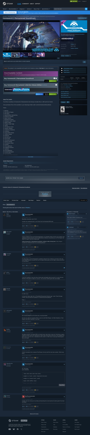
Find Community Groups (66, 97)
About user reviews (75, 188)
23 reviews (8, 290)
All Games (5, 16)
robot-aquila (9, 310)
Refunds (64, 431)
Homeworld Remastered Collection (22, 16)
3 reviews (8, 234)
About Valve (55, 422)
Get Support (77, 426)
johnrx (7, 272)
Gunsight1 (8, 253)
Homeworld (67, 87)
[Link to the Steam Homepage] (8, 4)
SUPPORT (37, 3)
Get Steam (77, 422)
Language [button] (23, 200)
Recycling (55, 429)
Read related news (64, 95)
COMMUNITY (25, 3)
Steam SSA (43, 424)
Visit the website (64, 91)
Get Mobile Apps (78, 424)
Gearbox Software (74, 48)
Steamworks (43, 426)
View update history (65, 93)
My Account (77, 429)
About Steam (44, 422)
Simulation (67, 55)
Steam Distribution (45, 429)
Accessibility (65, 424)
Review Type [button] (6, 200)
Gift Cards (43, 431)
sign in (79, 1)
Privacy (64, 422)
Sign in (5, 61)
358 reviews (8, 216)
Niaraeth (8, 288)
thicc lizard (8, 231)
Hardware (55, 426)
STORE (19, 3)
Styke (7, 214)
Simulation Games (11, 16)
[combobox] (69, 9)
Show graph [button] (82, 200)
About (32, 3)
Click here (41, 68)
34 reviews (8, 348)
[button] (5, 9)
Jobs (54, 424)
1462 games (8, 364)
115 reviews (8, 331)
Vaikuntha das (9, 363)
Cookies (64, 429)
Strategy (62, 55)
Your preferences (84, 188)
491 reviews (8, 366)
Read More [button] (61, 385)
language (84, 1)
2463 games (8, 215)
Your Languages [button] (10, 204)
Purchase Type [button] (15, 200)
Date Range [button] (30, 200)
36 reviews (8, 397)
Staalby (8, 329)
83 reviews (8, 273)
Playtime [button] (38, 200)
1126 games (8, 330)
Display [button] (44, 200)
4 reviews (8, 311)
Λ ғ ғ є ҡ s (8, 347)
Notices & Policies (66, 426)
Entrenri (8, 395)
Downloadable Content (34, 16)
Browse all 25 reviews (34, 413)
